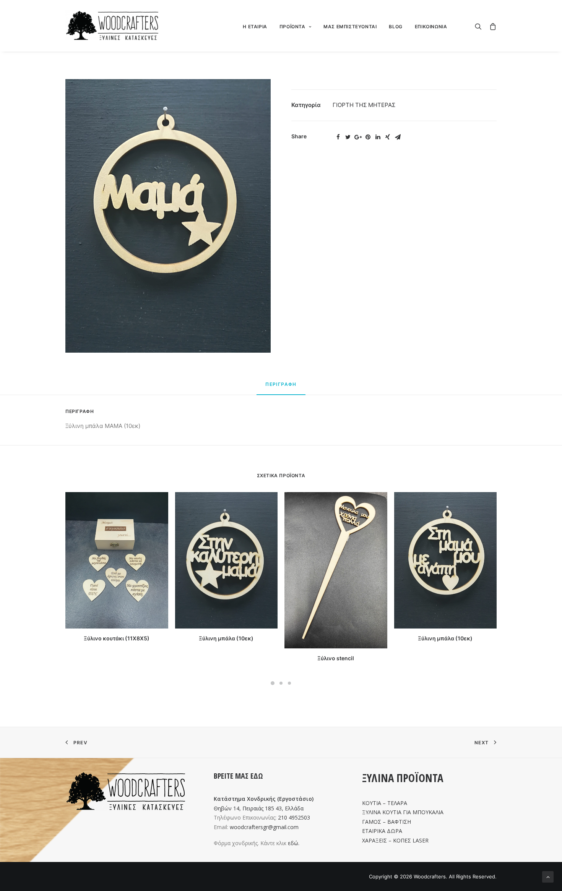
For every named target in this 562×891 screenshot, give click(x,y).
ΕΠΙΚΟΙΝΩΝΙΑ (431, 26)
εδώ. (293, 843)
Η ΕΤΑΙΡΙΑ (255, 26)
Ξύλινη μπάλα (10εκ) (226, 638)
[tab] (281, 387)
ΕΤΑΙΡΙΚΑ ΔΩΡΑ (382, 830)
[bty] (168, 216)
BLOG (395, 26)
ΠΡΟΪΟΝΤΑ (292, 26)
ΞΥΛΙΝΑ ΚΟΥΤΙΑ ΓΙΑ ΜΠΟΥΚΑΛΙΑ (402, 812)
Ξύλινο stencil (335, 658)
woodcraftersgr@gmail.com (264, 827)
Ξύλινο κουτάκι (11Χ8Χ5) (116, 638)
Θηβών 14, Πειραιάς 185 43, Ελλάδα (259, 808)
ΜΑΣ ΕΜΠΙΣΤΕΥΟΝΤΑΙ (350, 26)
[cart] (491, 25)
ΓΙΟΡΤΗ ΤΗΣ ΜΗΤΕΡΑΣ (364, 105)
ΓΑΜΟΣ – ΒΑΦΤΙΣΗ (386, 821)
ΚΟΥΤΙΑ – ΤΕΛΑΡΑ (384, 803)
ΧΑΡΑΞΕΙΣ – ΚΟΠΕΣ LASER (395, 840)
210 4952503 (294, 817)
